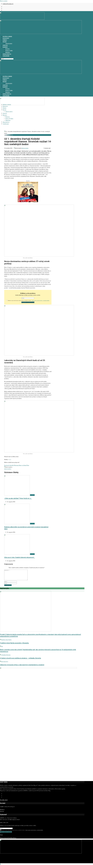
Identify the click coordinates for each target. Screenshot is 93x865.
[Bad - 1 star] (3, 567)
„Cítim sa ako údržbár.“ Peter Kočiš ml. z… (18, 498)
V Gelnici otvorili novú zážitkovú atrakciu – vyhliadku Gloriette (20, 658)
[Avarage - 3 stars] (5, 567)
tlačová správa (7, 469)
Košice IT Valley (9, 50)
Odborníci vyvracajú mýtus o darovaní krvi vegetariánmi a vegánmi (22, 665)
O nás (1, 834)
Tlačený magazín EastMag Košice (8, 837)
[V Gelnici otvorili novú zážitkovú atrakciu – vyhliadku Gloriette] (5, 655)
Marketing (7, 52)
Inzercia (2, 811)
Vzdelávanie (6, 55)
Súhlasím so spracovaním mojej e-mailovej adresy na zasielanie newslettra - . (28, 300)
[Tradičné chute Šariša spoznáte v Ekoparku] (5, 639)
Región (4, 41)
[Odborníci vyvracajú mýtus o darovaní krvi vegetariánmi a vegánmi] (4, 661)
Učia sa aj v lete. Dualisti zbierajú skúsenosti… (19, 557)
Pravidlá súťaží (4, 800)
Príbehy (5, 40)
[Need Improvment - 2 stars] (4, 567)
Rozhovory (6, 38)
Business (5, 47)
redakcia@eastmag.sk (8, 4)
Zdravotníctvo (7, 54)
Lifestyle (5, 45)
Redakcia (2, 809)
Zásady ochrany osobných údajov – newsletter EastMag (40, 300)
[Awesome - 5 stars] (8, 567)
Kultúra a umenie (7, 36)
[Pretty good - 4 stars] (6, 567)
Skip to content (3, 1)
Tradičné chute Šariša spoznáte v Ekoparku (14, 643)
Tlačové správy (8, 43)
